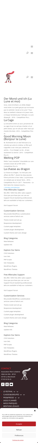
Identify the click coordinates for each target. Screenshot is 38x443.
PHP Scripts (8, 260)
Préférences (19, 435)
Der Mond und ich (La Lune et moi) (18, 100)
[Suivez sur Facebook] (3, 384)
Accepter (19, 424)
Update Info (8, 245)
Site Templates (9, 263)
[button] (35, 411)
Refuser (19, 430)
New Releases (9, 241)
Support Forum (9, 198)
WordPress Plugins (10, 266)
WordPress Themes (10, 269)
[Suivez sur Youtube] (11, 384)
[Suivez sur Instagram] (7, 384)
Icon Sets (7, 256)
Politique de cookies (18, 440)
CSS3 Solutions (9, 253)
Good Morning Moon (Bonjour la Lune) (17, 137)
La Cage (9, 120)
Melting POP (12, 158)
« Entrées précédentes (12, 187)
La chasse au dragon (17, 169)
